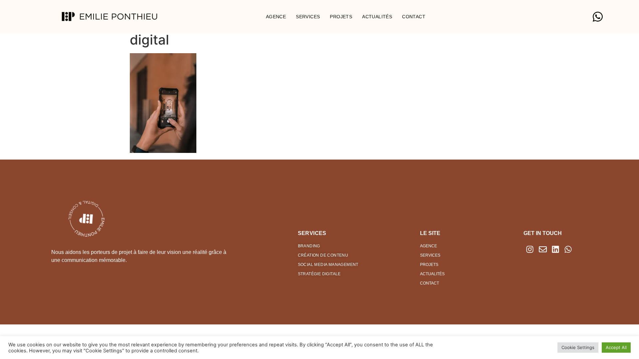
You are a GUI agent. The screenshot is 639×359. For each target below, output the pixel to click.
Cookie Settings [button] (577, 347)
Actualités (377, 16)
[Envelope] (542, 249)
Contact (413, 16)
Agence (276, 16)
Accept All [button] (616, 347)
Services (308, 16)
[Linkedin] (555, 249)
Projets (341, 16)
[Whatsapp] (568, 249)
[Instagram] (530, 249)
